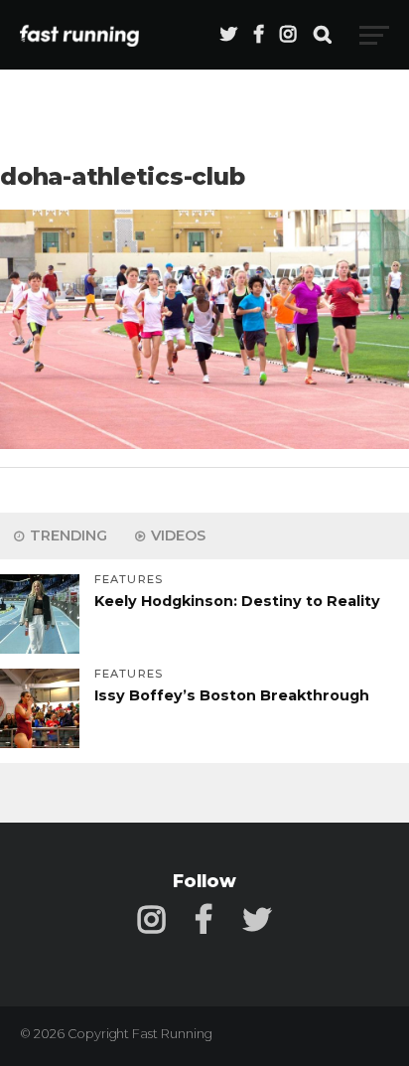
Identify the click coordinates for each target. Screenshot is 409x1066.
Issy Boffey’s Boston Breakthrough (231, 695)
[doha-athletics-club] (204, 443)
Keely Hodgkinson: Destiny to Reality (237, 601)
